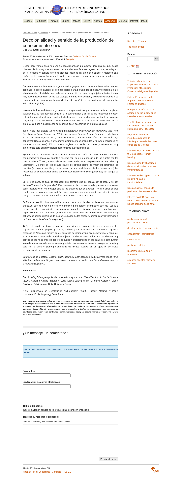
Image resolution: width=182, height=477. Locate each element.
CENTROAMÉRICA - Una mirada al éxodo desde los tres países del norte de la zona (142, 200)
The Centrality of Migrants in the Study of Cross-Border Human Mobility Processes (141, 125)
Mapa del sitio (30, 472)
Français (53, 21)
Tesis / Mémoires (135, 47)
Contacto (56, 472)
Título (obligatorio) (33, 406)
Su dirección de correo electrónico (41, 382)
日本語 (87, 21)
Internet (134, 21)
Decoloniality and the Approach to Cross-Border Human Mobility (143, 154)
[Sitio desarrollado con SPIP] (155, 469)
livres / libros (133, 239)
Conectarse (44, 472)
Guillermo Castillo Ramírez (85, 56)
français (70, 59)
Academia (110, 21)
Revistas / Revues (136, 41)
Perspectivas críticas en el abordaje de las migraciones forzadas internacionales (141, 113)
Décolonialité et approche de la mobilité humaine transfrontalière (143, 179)
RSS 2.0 (67, 472)
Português (41, 21)
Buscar (131, 54)
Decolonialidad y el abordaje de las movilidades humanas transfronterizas (141, 166)
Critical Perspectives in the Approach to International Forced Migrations (140, 100)
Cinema (123, 21)
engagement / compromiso (140, 234)
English (65, 21)
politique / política (136, 245)
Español (28, 21)
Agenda (98, 21)
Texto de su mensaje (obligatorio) (41, 417)
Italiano (76, 21)
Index (144, 21)
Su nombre (29, 371)
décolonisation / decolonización (143, 228)
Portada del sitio (30, 33)
